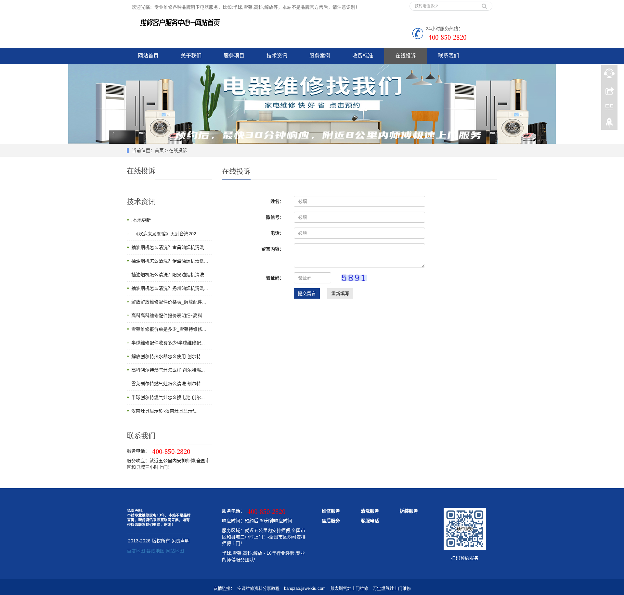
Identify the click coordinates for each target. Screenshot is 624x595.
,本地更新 (141, 220)
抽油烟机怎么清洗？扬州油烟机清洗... (169, 288)
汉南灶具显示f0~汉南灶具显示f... (164, 411)
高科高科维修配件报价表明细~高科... (168, 315)
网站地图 (175, 550)
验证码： (275, 277)
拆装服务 (409, 511)
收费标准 (362, 55)
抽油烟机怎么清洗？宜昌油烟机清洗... (169, 247)
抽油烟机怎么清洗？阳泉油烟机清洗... (169, 274)
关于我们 (191, 55)
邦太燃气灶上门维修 (349, 588)
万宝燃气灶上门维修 (392, 588)
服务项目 (234, 55)
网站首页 (148, 55)
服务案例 (319, 55)
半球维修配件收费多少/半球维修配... (168, 342)
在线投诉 (405, 55)
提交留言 (307, 293)
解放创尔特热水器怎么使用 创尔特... (168, 356)
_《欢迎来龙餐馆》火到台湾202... (165, 233)
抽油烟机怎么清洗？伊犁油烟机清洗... (169, 261)
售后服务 (331, 520)
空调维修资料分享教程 (258, 588)
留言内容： (272, 249)
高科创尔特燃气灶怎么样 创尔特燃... (168, 370)
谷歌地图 (155, 550)
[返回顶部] (609, 124)
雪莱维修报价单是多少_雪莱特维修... (168, 329)
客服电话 (370, 520)
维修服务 (331, 511)
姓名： (277, 201)
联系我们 (448, 55)
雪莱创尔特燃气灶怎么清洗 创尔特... (168, 383)
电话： (277, 233)
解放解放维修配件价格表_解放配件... (168, 301)
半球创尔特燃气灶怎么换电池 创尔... (168, 397)
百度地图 (136, 550)
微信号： (275, 217)
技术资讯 (276, 55)
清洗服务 (370, 511)
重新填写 (340, 293)
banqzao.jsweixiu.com (305, 588)
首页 (159, 150)
